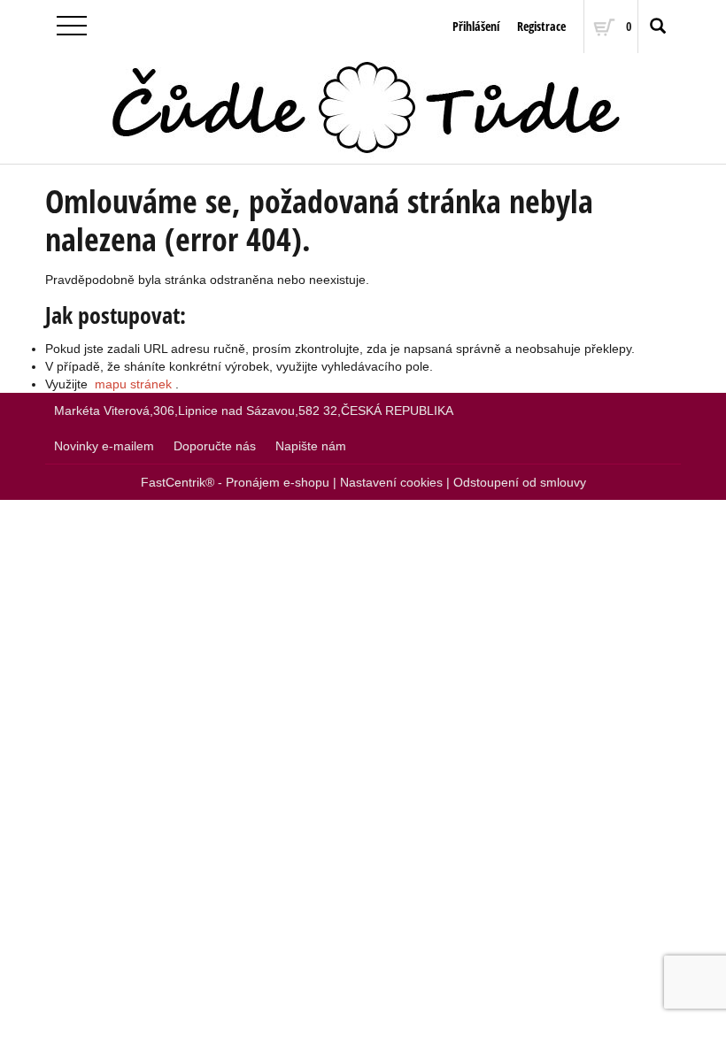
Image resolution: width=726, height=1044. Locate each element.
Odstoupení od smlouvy (519, 482)
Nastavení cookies (391, 482)
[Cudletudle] (363, 108)
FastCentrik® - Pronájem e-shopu (235, 482)
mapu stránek (133, 384)
